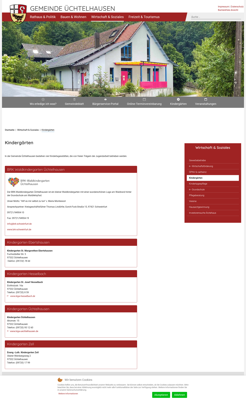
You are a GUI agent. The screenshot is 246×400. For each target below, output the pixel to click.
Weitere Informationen (68, 393)
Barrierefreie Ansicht (228, 10)
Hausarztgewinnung (199, 207)
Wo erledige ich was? (42, 104)
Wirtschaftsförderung (202, 166)
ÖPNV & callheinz (198, 172)
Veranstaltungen (205, 104)
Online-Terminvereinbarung (143, 104)
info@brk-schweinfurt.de (19, 223)
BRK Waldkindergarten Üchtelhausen (36, 169)
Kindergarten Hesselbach (26, 274)
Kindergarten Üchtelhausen (28, 309)
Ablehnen (179, 394)
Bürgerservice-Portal (104, 104)
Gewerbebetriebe (197, 160)
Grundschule (198, 189)
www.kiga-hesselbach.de (22, 296)
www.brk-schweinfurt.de (19, 229)
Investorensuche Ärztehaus (202, 213)
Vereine (192, 201)
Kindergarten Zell (20, 344)
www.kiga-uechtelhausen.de (24, 331)
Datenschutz (237, 6)
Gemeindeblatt (74, 104)
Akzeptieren (161, 394)
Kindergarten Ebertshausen (28, 242)
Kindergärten (177, 104)
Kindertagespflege (198, 183)
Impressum (223, 6)
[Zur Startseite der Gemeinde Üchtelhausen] (16, 17)
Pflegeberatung (196, 195)
